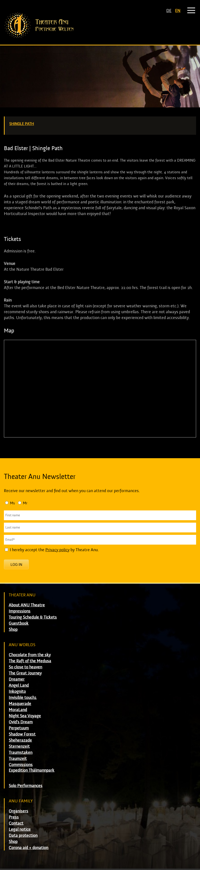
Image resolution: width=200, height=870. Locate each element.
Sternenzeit (19, 746)
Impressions (19, 611)
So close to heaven (25, 667)
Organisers (18, 811)
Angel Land (19, 685)
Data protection (23, 835)
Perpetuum (19, 728)
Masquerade (20, 703)
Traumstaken (20, 752)
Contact (16, 823)
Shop (13, 629)
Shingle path (21, 124)
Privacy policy (57, 549)
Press (14, 817)
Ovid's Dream (21, 722)
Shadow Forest (22, 734)
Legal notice (20, 829)
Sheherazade (20, 740)
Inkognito (17, 691)
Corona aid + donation (28, 847)
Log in (16, 564)
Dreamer (17, 679)
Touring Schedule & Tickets (33, 617)
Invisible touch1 (23, 697)
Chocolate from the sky (30, 654)
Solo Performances (25, 785)
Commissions (21, 764)
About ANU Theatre (27, 605)
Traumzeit (18, 758)
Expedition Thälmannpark (31, 770)
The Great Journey (25, 673)
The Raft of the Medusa (30, 660)
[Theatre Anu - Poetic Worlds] (100, 25)
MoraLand (18, 709)
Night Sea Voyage (25, 715)
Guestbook (19, 623)
